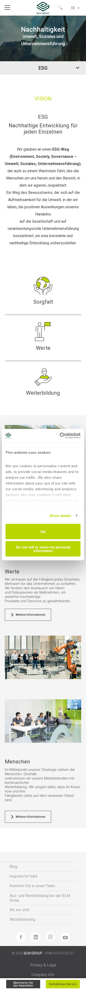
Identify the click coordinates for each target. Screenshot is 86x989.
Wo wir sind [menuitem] (19, 910)
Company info (43, 974)
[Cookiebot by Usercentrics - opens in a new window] (61, 435)
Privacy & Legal (43, 965)
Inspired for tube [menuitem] (24, 876)
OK (43, 531)
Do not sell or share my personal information (43, 549)
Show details (60, 515)
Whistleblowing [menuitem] (22, 919)
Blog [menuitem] (13, 866)
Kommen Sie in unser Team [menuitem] (32, 886)
